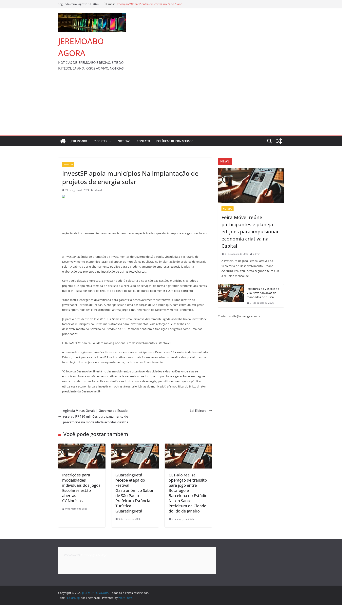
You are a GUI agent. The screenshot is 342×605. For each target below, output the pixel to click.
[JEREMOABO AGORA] (63, 141)
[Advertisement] (171, 106)
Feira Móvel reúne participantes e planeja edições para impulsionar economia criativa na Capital (250, 231)
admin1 (98, 190)
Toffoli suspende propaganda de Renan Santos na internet (154, 3)
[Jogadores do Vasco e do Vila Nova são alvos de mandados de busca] (231, 295)
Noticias (124, 141)
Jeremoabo (79, 141)
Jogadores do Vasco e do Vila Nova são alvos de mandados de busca (263, 293)
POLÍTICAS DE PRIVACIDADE (174, 141)
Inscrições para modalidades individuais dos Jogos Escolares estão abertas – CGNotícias (81, 487)
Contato (143, 141)
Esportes (100, 141)
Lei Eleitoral (198, 410)
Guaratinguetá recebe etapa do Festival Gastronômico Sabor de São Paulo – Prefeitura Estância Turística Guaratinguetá (134, 493)
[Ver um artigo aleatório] (279, 141)
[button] (109, 141)
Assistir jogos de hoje (94, 555)
